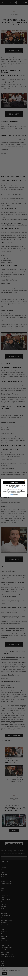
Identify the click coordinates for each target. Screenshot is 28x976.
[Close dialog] (25, 481)
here (15, 487)
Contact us (11, 494)
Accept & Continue (14, 482)
